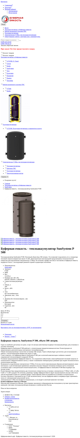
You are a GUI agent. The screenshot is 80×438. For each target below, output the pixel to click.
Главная (7, 183)
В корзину (4, 320)
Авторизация (13, 11)
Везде (6, 28)
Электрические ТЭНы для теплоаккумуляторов (20, 35)
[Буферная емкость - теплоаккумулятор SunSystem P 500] (24, 237)
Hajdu (9, 66)
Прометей (10, 76)
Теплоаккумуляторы (13, 166)
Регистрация (13, 13)
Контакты (4, 1)
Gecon (9, 63)
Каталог (8, 55)
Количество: (5, 312)
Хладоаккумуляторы (11, 33)
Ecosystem (10, 73)
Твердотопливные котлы (15, 173)
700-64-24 (6, 44)
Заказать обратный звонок (9, 45)
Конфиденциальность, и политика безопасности (12, 400)
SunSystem (10, 68)
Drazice (9, 78)
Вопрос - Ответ (10, 336)
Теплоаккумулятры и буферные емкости (18, 29)
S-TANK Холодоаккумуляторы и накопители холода (24, 128)
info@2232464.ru (14, 414)
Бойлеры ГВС (11, 168)
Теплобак (10, 80)
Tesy (8, 71)
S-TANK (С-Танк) (13, 61)
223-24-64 (6, 42)
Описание (8, 334)
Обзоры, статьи (10, 396)
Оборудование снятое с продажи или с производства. (22, 36)
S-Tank (9, 88)
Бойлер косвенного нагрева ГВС (15, 31)
